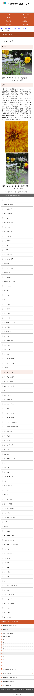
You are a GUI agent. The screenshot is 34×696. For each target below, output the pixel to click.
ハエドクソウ (8, 213)
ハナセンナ (7, 272)
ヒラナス (6, 449)
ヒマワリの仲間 (8, 381)
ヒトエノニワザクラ (10, 358)
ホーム (8, 14)
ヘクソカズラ (8, 513)
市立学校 (8, 21)
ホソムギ (6, 590)
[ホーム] (17, 4)
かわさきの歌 (7, 685)
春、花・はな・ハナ (10, 617)
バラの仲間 (7, 309)
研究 (8, 17)
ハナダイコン (8, 277)
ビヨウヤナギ (8, 431)
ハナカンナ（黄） (9, 259)
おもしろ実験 (7, 673)
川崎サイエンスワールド (10, 677)
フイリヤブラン (8, 472)
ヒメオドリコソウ (9, 386)
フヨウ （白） (8, 499)
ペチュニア (7, 531)
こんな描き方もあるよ (9, 669)
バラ (5, 299)
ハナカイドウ (8, 254)
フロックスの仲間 (9, 508)
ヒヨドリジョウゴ (9, 436)
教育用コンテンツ (11, 28)
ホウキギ (6, 567)
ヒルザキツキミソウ (10, 458)
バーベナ (6, 200)
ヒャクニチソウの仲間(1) (11, 427)
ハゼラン (6, 250)
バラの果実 (7, 304)
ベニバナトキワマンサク (11, 544)
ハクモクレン (8, 241)
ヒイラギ (6, 336)
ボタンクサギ (8, 599)
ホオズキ (6, 576)
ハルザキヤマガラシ (10, 322)
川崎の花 (20, 28)
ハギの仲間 (7, 227)
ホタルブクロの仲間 (10, 594)
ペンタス (6, 563)
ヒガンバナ (7, 349)
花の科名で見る (7, 636)
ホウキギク (7, 572)
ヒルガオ (6, 454)
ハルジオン (7, 327)
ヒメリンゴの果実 (9, 417)
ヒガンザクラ (8, 345)
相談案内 (8, 24)
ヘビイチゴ (7, 549)
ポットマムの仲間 (9, 603)
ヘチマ (6, 526)
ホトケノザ (7, 608)
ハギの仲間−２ (8, 231)
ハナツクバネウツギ (10, 281)
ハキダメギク (8, 218)
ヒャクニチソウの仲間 (10, 422)
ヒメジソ (6, 390)
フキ (5, 481)
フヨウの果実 (8, 504)
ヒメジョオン (8, 395)
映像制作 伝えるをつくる (10, 625)
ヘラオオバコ (8, 554)
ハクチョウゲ (8, 236)
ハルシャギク (8, 331)
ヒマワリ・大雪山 (9, 377)
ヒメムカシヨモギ (9, 413)
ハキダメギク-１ (8, 222)
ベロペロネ (7, 558)
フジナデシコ (8, 485)
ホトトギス (7, 612)
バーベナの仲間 (8, 204)
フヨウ (6, 495)
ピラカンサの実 (8, 445)
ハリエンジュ (8, 318)
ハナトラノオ (8, 286)
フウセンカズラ (8, 476)
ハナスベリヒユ (8, 268)
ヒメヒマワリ (8, 408)
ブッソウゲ (7, 490)
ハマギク (6, 295)
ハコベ (6, 245)
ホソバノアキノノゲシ (10, 585)
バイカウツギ (8, 209)
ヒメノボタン (8, 399)
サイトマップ (17, 694)
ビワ (5, 463)
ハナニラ (6, 290)
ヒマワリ (6, 368)
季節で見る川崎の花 (8, 633)
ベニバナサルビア (9, 535)
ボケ (5, 581)
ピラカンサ (7, 440)
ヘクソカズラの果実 (10, 517)
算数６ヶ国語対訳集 (9, 681)
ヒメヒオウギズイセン (10, 404)
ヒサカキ (6, 354)
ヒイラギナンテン (9, 340)
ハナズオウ (7, 263)
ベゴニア (6, 522)
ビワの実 (6, 467)
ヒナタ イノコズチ (10, 363)
